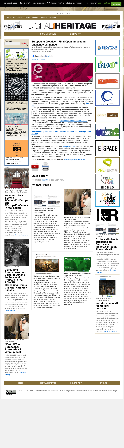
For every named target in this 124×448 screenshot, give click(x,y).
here (87, 103)
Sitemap (53, 17)
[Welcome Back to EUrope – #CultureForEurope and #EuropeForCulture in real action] (16, 187)
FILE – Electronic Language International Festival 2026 (16, 109)
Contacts (44, 17)
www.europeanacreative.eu (74, 159)
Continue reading (21, 235)
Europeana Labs (69, 146)
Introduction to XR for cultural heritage (107, 305)
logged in (45, 180)
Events (27, 17)
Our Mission (18, 17)
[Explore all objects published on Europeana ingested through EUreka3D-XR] (107, 232)
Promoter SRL (10, 395)
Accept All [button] (116, 4)
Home (9, 17)
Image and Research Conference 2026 (13, 162)
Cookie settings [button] (104, 2)
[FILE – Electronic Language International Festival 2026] (16, 100)
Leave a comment (38, 59)
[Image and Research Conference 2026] (16, 156)
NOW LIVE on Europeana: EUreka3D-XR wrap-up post (13, 348)
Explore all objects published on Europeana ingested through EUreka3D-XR (107, 244)
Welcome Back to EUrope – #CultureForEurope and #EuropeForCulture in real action (16, 201)
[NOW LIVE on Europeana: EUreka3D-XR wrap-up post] (16, 338)
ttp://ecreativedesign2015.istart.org (73, 120)
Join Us (35, 17)
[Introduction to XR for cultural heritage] (107, 297)
